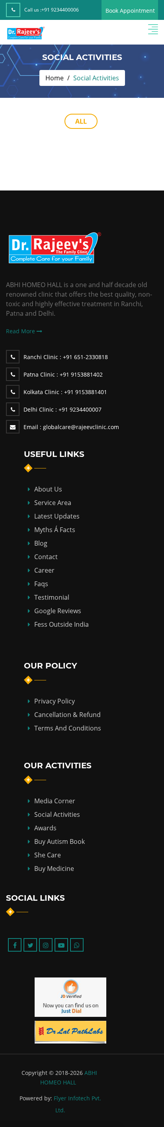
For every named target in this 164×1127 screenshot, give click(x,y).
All (81, 121)
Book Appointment (130, 10)
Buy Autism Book (59, 841)
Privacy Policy (54, 701)
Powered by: (36, 1098)
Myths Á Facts (54, 529)
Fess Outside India (61, 624)
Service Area (52, 502)
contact (46, 556)
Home (54, 78)
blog (40, 543)
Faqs (41, 583)
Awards (45, 828)
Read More (21, 331)
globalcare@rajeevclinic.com (71, 427)
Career (44, 570)
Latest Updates (57, 516)
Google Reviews (57, 610)
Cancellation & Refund (67, 714)
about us (48, 489)
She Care (47, 855)
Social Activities (57, 814)
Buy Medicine (54, 868)
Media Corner (54, 801)
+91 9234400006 (60, 9)
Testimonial (51, 597)
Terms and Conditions (67, 728)
